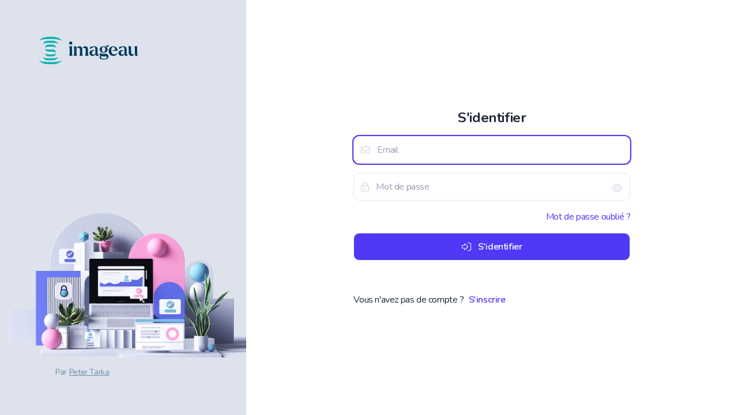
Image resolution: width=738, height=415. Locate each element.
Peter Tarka (89, 372)
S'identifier (500, 246)
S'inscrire (487, 299)
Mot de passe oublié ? (588, 216)
